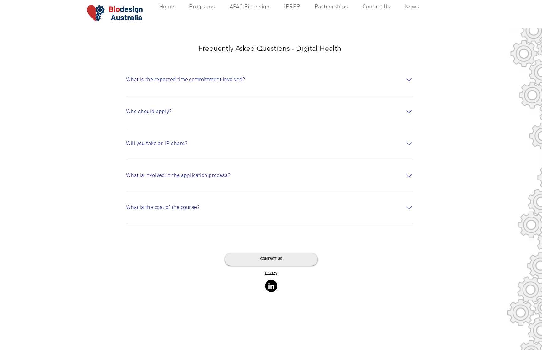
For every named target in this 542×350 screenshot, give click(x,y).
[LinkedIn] (271, 286)
